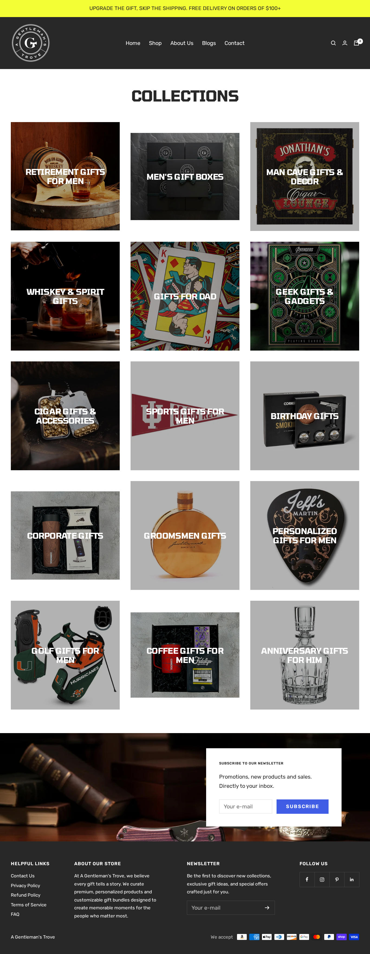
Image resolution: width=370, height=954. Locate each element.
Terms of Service (29, 904)
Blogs (209, 43)
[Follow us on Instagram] (321, 879)
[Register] (267, 908)
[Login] (344, 43)
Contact (235, 43)
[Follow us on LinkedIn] (351, 879)
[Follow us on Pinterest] (336, 879)
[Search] (333, 43)
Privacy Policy (25, 885)
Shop (155, 43)
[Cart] (356, 43)
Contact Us (23, 875)
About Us (181, 43)
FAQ (15, 914)
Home (133, 43)
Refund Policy (25, 895)
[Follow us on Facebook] (307, 879)
